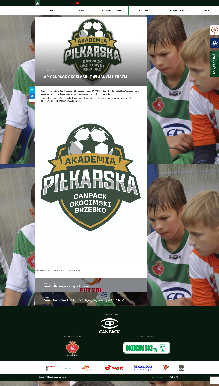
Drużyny (143, 10)
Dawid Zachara (58, 270)
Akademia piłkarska (74, 270)
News (52, 10)
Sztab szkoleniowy (176, 10)
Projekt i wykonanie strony (158, 377)
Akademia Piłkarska (111, 10)
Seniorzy (81, 10)
